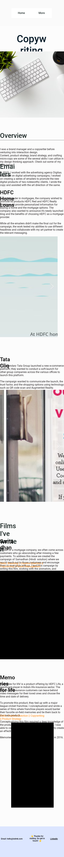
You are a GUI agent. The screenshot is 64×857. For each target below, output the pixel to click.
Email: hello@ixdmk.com (11, 839)
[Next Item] (52, 287)
